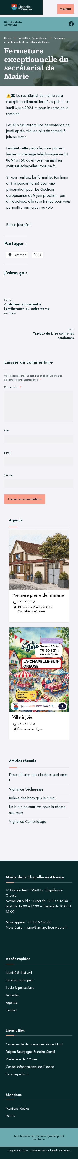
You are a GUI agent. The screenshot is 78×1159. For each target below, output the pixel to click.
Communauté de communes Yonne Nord (34, 1044)
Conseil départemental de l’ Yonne (30, 1066)
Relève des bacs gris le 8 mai (32, 798)
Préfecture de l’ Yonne (22, 1059)
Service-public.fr (17, 1074)
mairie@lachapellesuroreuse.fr (47, 927)
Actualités (24, 38)
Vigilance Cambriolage (27, 821)
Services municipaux (20, 980)
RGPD (10, 1116)
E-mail (7, 453)
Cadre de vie (39, 38)
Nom (6, 430)
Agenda (11, 1002)
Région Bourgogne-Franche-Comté (30, 1051)
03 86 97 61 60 (39, 922)
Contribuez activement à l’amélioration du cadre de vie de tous (27, 306)
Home (7, 38)
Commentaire (12, 387)
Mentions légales (18, 1108)
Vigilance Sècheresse (26, 789)
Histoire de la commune (13, 24)
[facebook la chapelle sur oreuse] (71, 24)
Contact (11, 1010)
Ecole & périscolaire (20, 987)
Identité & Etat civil (19, 972)
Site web (8, 475)
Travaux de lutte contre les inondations (53, 334)
